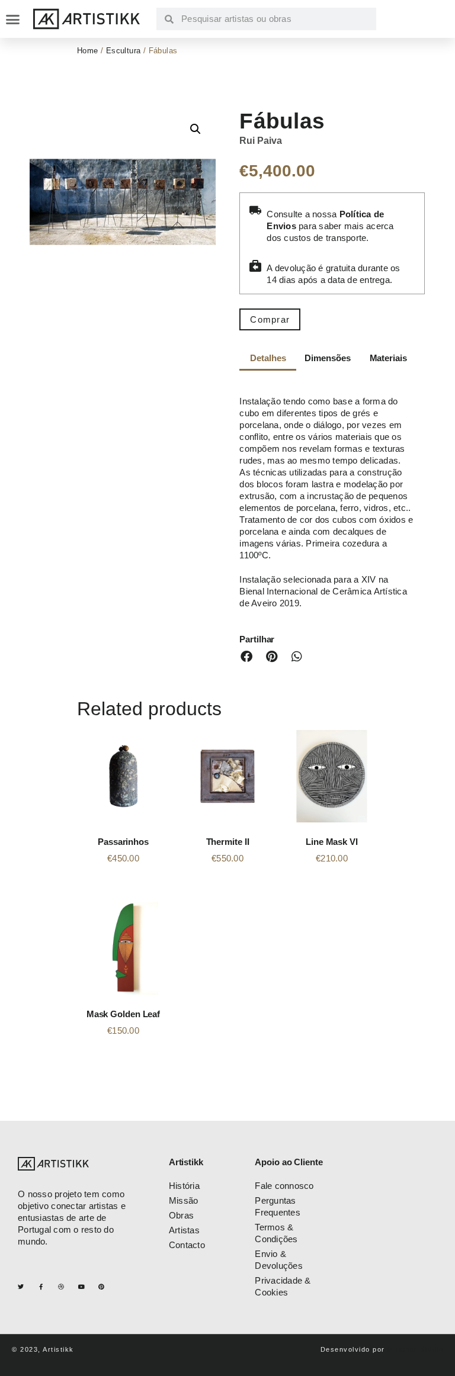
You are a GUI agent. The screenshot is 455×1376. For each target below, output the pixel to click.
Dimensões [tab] (327, 358)
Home (87, 50)
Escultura (123, 50)
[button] (12, 19)
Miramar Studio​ (415, 1349)
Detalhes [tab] (268, 358)
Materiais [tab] (388, 358)
